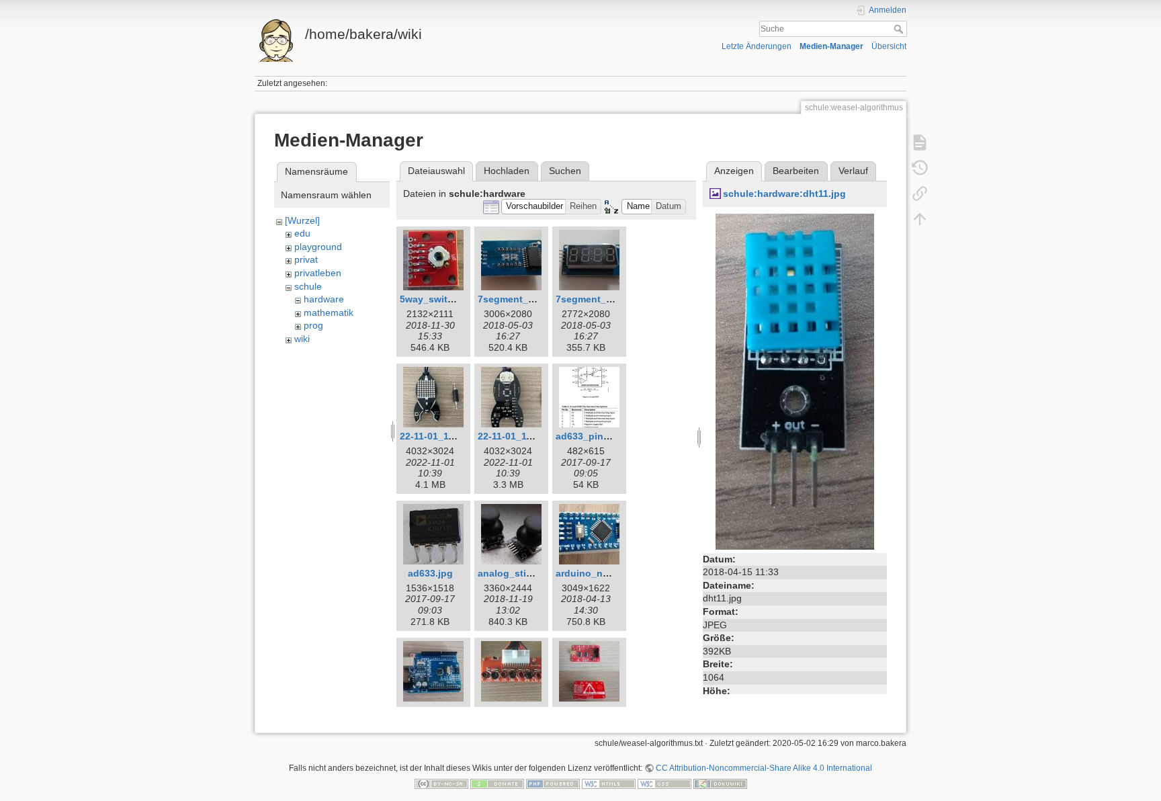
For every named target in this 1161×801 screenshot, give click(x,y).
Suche (900, 29)
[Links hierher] (919, 193)
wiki (302, 338)
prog (313, 325)
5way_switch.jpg (438, 299)
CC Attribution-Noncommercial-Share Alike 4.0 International (764, 768)
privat (306, 259)
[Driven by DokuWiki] (720, 783)
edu (302, 233)
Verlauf (853, 170)
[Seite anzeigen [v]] (919, 142)
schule (308, 286)
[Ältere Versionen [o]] (919, 168)
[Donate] (497, 783)
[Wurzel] (302, 220)
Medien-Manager (831, 46)
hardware (324, 299)
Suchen (565, 170)
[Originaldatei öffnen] (795, 380)
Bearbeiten (796, 170)
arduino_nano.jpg (597, 573)
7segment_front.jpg (601, 299)
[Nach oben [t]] (919, 219)
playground (318, 246)
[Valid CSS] (664, 783)
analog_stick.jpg (516, 573)
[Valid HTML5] (609, 783)
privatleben (317, 272)
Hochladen (506, 170)
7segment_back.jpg (523, 299)
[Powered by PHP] (553, 783)
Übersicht (888, 46)
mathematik (328, 312)
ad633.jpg (430, 573)
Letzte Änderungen (756, 46)
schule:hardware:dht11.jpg (784, 193)
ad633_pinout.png (598, 436)
